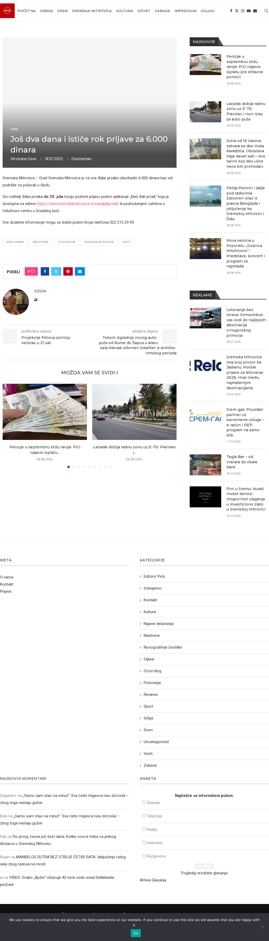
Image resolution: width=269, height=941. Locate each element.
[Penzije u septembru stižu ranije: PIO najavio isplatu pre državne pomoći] (45, 412)
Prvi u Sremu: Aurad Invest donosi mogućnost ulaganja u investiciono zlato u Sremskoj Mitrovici (245, 499)
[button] (9, 425)
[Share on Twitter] (56, 271)
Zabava (162, 11)
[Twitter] (237, 10)
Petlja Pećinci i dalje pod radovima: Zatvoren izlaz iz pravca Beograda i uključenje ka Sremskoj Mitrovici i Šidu (245, 203)
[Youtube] (249, 10)
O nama (6, 577)
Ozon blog (152, 671)
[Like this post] (33, 271)
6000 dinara (15, 242)
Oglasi (207, 11)
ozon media (66, 242)
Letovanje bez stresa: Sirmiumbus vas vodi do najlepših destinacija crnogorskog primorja (246, 322)
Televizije (154, 816)
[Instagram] (242, 10)
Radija (152, 829)
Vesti (127, 242)
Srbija (46, 11)
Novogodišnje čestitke (163, 647)
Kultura (124, 11)
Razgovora (156, 856)
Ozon (32, 159)
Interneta (154, 842)
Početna (26, 11)
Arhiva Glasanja (153, 880)
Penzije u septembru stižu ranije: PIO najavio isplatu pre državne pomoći (244, 66)
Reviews (151, 694)
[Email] (255, 10)
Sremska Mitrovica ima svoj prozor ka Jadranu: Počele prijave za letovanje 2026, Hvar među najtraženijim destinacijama (244, 372)
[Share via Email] (80, 271)
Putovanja (152, 682)
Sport (144, 11)
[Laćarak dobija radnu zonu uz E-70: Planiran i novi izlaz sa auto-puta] (134, 412)
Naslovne (152, 635)
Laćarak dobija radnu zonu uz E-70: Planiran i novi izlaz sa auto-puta (245, 111)
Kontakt (6, 584)
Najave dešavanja (159, 623)
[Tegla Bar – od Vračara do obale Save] (205, 464)
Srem (62, 11)
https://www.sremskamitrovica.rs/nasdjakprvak (77, 203)
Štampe (153, 802)
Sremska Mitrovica (92, 11)
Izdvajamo (153, 588)
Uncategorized (156, 741)
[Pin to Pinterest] (68, 271)
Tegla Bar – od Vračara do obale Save (241, 461)
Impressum (185, 11)
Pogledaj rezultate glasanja (204, 873)
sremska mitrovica (99, 242)
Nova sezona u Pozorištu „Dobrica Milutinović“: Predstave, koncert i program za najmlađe (245, 253)
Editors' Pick (154, 576)
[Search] (266, 10)
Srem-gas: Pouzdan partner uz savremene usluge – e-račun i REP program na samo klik (245, 422)
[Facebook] (231, 10)
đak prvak (40, 242)
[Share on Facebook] (45, 271)
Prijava (5, 591)
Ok (135, 933)
